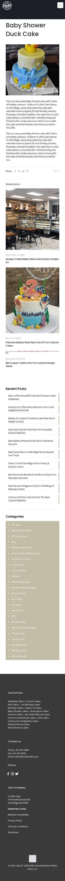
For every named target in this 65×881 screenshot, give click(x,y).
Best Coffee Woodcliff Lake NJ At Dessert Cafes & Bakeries (32, 397)
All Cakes (15, 524)
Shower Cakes (18, 621)
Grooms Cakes (18, 593)
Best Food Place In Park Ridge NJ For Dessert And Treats (31, 453)
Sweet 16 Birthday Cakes (24, 627)
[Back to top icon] (32, 858)
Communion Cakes (21, 559)
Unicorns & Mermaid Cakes (22, 717)
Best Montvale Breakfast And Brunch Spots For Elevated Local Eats (32, 476)
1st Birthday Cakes (30, 704)
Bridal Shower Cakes (21, 547)
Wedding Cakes (19, 650)
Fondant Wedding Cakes (24, 587)
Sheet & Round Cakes (19, 724)
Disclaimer (13, 832)
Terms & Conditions (18, 826)
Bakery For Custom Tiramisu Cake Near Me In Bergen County (31, 420)
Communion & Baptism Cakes (23, 721)
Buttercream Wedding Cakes (26, 553)
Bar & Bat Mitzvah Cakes (37, 714)
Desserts (15, 576)
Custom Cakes (18, 570)
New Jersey (17, 610)
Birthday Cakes (19, 536)
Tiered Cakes (17, 639)
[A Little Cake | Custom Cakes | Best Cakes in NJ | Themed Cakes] (7, 5)
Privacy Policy (15, 820)
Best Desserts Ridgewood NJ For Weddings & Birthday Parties (31, 487)
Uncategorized (18, 644)
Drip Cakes (43, 717)
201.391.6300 (22, 750)
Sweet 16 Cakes (33, 707)
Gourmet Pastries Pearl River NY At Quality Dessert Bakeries (30, 431)
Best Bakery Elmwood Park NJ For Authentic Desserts (30, 442)
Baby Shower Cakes (21, 530)
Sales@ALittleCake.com (26, 756)
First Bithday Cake (20, 581)
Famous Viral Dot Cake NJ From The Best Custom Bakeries (29, 499)
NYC (13, 616)
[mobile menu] (60, 5)
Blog (13, 541)
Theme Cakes (18, 633)
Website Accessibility (18, 814)
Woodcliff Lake (19, 656)
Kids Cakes (16, 599)
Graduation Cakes (39, 711)
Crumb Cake (17, 564)
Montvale (16, 604)
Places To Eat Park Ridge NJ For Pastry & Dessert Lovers (28, 465)
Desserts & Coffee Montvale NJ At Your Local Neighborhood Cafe (31, 408)
